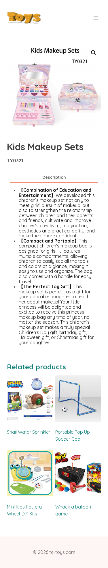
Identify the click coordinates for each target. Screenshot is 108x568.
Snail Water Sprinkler (28, 432)
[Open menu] (95, 18)
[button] (93, 53)
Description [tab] (54, 177)
